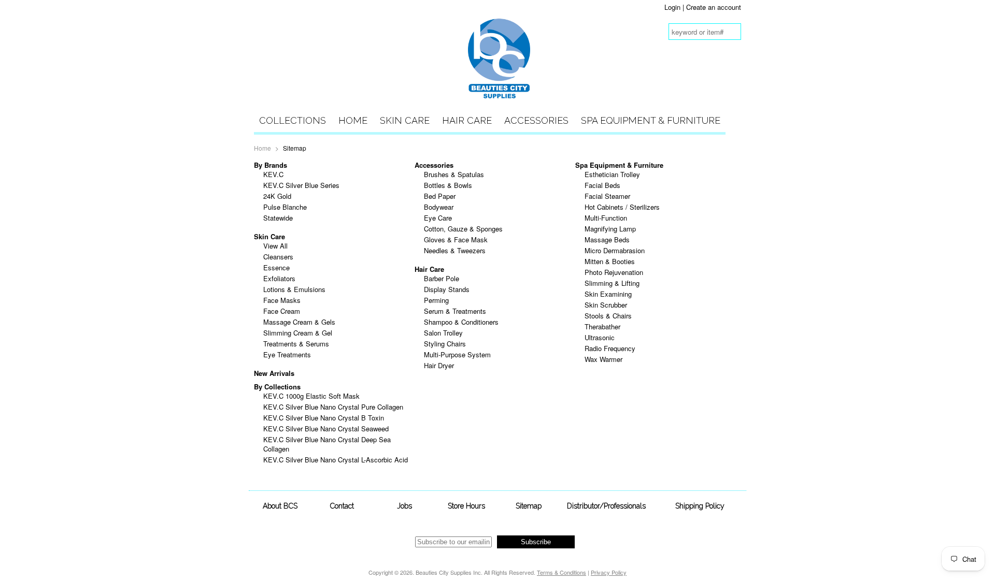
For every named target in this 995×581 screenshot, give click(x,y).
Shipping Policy (699, 506)
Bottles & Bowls (448, 185)
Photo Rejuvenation (614, 272)
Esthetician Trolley (612, 174)
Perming (436, 300)
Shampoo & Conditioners (461, 322)
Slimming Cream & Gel (297, 333)
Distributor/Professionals (606, 506)
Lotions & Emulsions (294, 289)
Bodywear (438, 207)
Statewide (278, 218)
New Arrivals (274, 373)
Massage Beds (607, 239)
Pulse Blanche (285, 207)
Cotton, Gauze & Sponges (463, 229)
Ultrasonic (600, 337)
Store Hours (466, 506)
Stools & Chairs (608, 316)
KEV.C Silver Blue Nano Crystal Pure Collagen (333, 407)
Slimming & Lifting (612, 283)
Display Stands (447, 289)
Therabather (602, 326)
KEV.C (273, 174)
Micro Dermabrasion (615, 250)
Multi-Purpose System (457, 354)
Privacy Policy (609, 572)
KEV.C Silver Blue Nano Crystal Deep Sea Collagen (327, 444)
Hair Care (467, 120)
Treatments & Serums (296, 343)
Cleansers (278, 257)
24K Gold (277, 196)
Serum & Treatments (455, 311)
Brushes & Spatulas (454, 174)
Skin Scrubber (606, 305)
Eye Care (438, 218)
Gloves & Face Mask (456, 239)
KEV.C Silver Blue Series (301, 185)
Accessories (536, 120)
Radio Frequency (610, 348)
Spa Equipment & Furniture (650, 120)
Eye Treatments (287, 354)
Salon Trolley (443, 333)
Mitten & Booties (610, 261)
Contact (342, 506)
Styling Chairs (445, 343)
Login (672, 7)
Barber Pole (441, 278)
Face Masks (282, 300)
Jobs (404, 506)
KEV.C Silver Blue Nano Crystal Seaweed (326, 428)
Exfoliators (279, 278)
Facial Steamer (607, 196)
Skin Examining (608, 294)
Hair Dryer (439, 365)
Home (352, 120)
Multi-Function (606, 218)
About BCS (280, 506)
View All (275, 246)
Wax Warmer (603, 359)
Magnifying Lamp (610, 229)
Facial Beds (602, 185)
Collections (292, 120)
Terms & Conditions (561, 572)
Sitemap (529, 506)
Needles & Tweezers (455, 250)
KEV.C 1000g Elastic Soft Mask (311, 396)
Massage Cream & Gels (299, 322)
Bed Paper (440, 196)
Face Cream (281, 311)
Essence (276, 267)
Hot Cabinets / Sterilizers (622, 207)
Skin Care (405, 120)
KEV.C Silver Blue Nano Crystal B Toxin (323, 418)
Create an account (713, 7)
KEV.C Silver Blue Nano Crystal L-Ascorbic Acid (335, 459)
